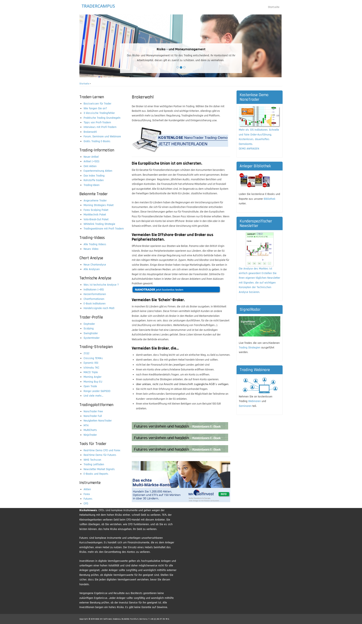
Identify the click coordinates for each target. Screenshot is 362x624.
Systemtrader (92, 338)
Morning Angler (92, 377)
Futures (88, 499)
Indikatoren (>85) (94, 289)
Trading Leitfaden (94, 464)
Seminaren (245, 406)
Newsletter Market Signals (99, 469)
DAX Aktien (90, 166)
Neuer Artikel (91, 157)
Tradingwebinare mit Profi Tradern (104, 229)
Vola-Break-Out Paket (96, 219)
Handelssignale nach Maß (99, 308)
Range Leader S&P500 (97, 391)
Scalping (89, 328)
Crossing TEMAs (93, 358)
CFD (86, 503)
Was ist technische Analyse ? (101, 285)
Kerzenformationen (95, 294)
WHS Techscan (92, 460)
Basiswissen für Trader (97, 104)
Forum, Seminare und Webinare (102, 136)
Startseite (273, 7)
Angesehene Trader (95, 200)
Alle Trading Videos (95, 244)
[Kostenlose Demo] (259, 117)
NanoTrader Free (93, 411)
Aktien (87, 489)
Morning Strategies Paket (99, 205)
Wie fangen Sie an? (95, 108)
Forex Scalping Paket (96, 210)
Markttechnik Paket (95, 215)
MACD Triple (91, 372)
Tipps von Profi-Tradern (97, 122)
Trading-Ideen (92, 185)
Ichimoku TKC (91, 368)
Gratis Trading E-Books (97, 141)
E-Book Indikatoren (95, 304)
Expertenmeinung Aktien (98, 171)
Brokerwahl (90, 132)
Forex (87, 494)
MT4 (86, 425)
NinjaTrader (90, 435)
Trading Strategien (249, 347)
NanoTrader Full (93, 416)
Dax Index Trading (94, 176)
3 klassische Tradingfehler (99, 113)
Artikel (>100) (91, 161)
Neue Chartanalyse (95, 265)
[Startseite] (101, 6)
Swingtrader (91, 333)
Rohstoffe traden (94, 180)
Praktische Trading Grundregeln (102, 118)
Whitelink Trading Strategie (99, 224)
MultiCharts (90, 430)
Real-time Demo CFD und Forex (102, 450)
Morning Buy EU (93, 382)
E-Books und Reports (96, 474)
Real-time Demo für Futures (100, 455)
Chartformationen (94, 299)
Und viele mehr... (93, 396)
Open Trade (90, 386)
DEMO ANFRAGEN (249, 149)
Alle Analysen (92, 269)
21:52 (86, 353)
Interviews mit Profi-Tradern (100, 127)
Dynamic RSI (91, 363)
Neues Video (91, 249)
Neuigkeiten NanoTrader (98, 421)
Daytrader (89, 324)
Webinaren (254, 401)
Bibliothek (269, 199)
